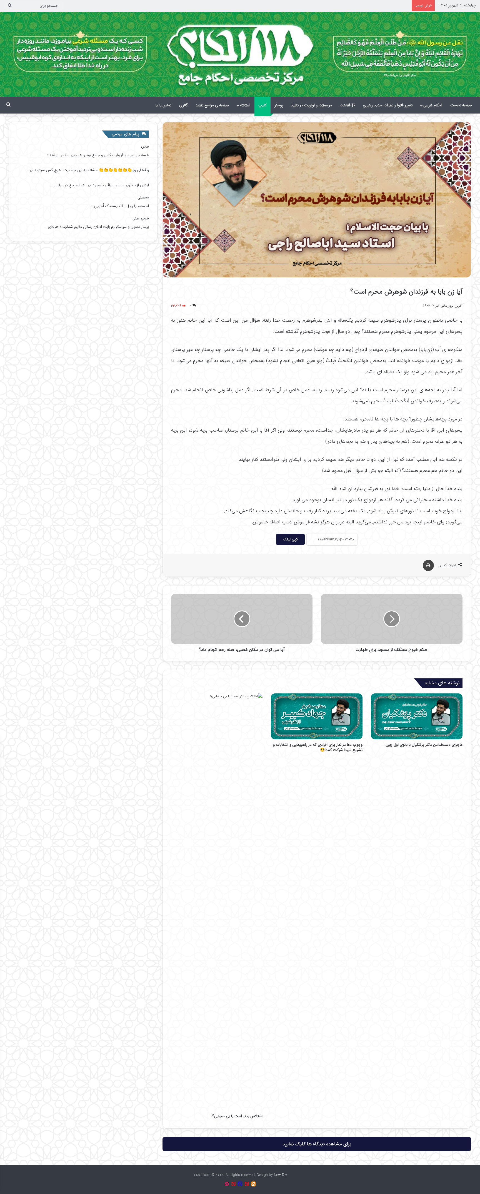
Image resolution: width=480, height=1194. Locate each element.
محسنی (143, 197)
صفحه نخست (461, 105)
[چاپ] (428, 565)
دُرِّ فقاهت (347, 105)
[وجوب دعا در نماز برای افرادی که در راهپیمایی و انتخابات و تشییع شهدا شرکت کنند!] (316, 716)
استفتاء (245, 105)
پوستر (278, 105)
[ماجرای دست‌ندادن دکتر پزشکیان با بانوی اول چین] (416, 716)
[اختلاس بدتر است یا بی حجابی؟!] (217, 902)
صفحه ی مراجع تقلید (212, 105)
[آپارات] (246, 1184)
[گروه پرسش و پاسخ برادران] (240, 1184)
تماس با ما (163, 105)
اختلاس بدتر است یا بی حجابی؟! (237, 1116)
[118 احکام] (253, 1184)
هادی (145, 146)
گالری (183, 105)
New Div (280, 1175)
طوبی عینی (140, 218)
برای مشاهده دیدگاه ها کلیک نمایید (316, 1144)
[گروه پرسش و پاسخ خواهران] (233, 1184)
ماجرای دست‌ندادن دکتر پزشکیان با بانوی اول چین (424, 745)
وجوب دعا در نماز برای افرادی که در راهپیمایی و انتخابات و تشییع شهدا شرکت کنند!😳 (317, 747)
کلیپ (262, 105)
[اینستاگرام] (226, 1184)
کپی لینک (290, 539)
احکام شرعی (432, 105)
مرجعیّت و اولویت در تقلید (311, 105)
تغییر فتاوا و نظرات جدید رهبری (387, 105)
